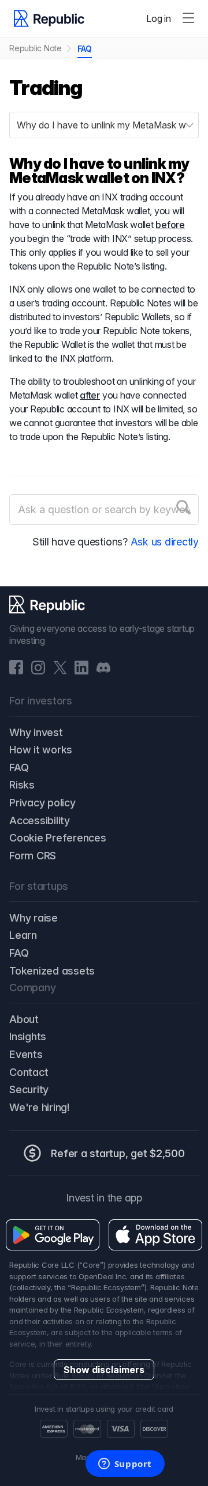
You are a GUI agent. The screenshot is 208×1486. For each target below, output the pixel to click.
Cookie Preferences (57, 838)
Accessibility (39, 820)
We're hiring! (39, 1107)
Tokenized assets (52, 971)
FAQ (84, 49)
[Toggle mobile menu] (188, 18)
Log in (158, 18)
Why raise (33, 918)
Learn (23, 935)
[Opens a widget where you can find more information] (125, 1464)
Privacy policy (42, 803)
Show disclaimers (104, 1369)
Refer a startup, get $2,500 (118, 1153)
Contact (28, 1072)
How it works (40, 750)
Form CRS (32, 856)
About (24, 1019)
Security (29, 1089)
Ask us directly (165, 542)
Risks (22, 785)
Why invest (36, 732)
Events (26, 1054)
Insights (27, 1036)
